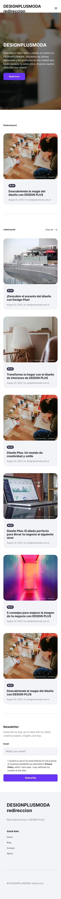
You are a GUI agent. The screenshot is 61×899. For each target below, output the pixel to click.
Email (6, 744)
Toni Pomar (41, 282)
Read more (14, 76)
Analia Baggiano (39, 360)
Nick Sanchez (40, 177)
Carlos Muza (40, 517)
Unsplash (51, 177)
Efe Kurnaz (41, 598)
